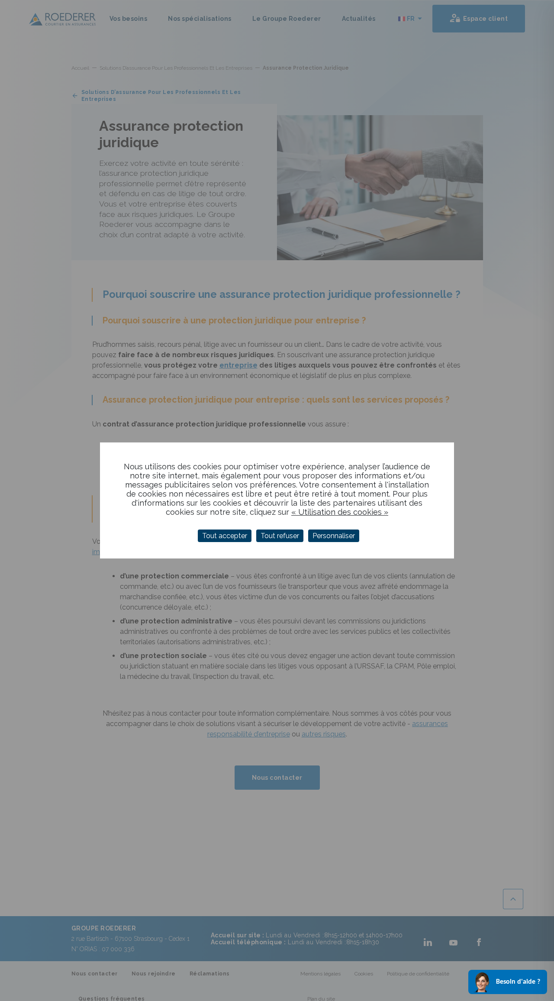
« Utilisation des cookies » (339, 512)
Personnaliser (333, 536)
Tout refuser (280, 536)
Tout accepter (224, 536)
